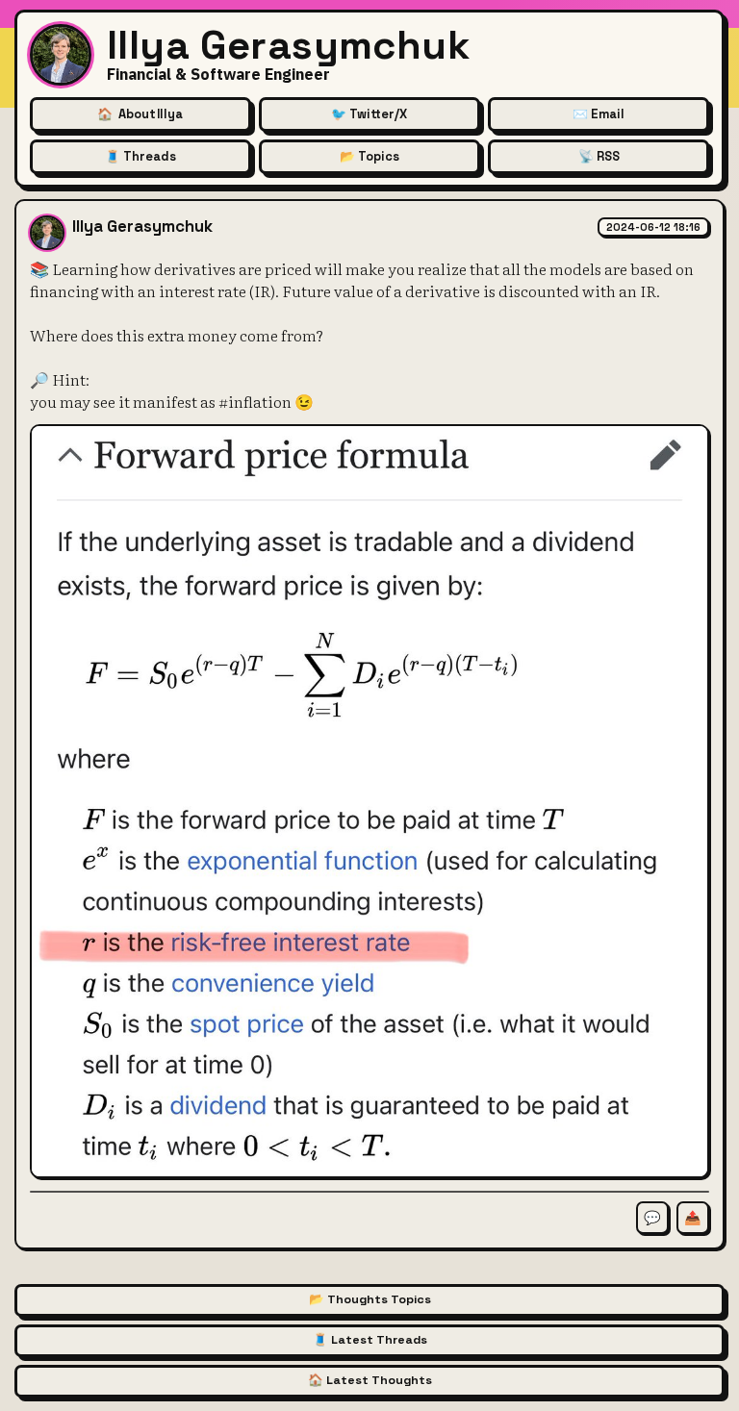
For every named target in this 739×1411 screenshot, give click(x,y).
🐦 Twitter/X (369, 114)
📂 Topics (369, 156)
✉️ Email (598, 114)
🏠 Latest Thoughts (370, 1380)
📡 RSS (599, 156)
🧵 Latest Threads (370, 1340)
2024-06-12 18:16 (653, 227)
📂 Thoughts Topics (370, 1299)
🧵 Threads (140, 156)
